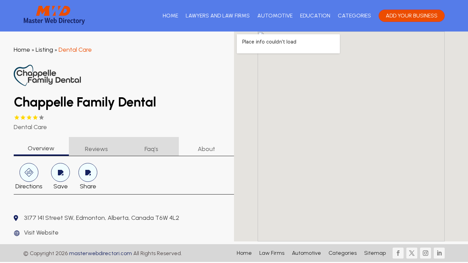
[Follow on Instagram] (425, 253)
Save (60, 186)
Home (170, 15)
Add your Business (412, 15)
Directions (28, 186)
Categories (354, 15)
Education (315, 15)
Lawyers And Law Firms (218, 15)
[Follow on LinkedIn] (439, 253)
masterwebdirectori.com (100, 253)
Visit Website (41, 232)
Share (88, 186)
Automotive (275, 15)
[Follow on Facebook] (398, 253)
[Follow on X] (411, 253)
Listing (44, 49)
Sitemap (375, 253)
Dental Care (75, 49)
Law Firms (271, 253)
